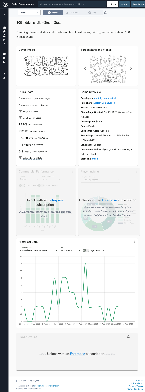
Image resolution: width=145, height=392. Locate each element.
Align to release (97, 250)
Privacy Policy (137, 383)
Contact (139, 380)
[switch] (86, 250)
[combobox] (74, 4)
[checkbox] (53, 12)
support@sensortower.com (46, 386)
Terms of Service (136, 386)
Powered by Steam (135, 389)
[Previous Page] (85, 68)
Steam (95, 158)
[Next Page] (130, 68)
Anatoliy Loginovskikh (105, 98)
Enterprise (56, 200)
